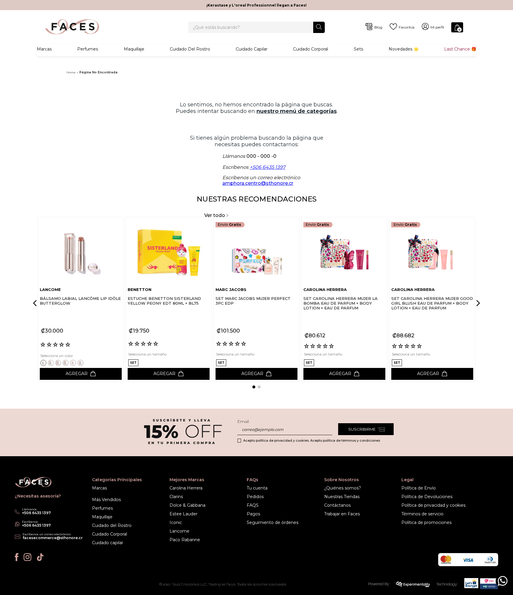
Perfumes (87, 49)
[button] (44, 362)
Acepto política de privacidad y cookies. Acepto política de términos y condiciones (311, 440)
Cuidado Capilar (251, 49)
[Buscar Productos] (319, 27)
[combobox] (256, 27)
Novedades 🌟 (404, 49)
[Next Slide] (477, 303)
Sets (358, 49)
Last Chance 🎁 (460, 49)
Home (71, 72)
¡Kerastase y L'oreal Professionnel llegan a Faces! (256, 5)
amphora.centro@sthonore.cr (257, 183)
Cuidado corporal (310, 49)
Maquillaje (134, 49)
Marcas (44, 49)
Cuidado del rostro (190, 49)
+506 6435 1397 (267, 167)
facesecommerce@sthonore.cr (53, 538)
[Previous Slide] (36, 303)
